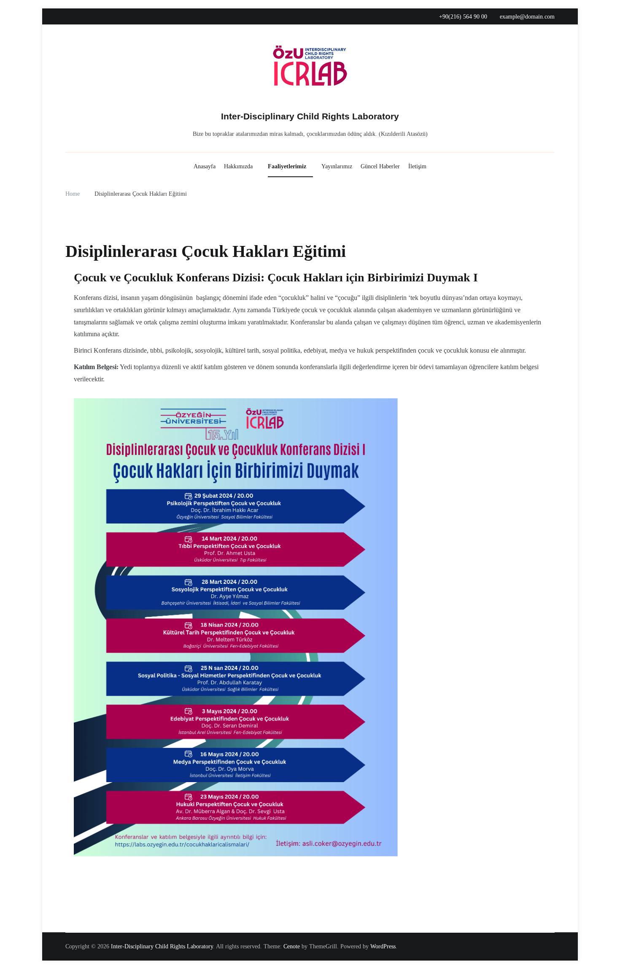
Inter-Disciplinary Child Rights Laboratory (310, 116)
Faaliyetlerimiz (287, 166)
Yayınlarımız (336, 166)
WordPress (383, 946)
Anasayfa (205, 166)
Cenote (291, 946)
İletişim (417, 166)
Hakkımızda (238, 166)
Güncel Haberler (380, 166)
